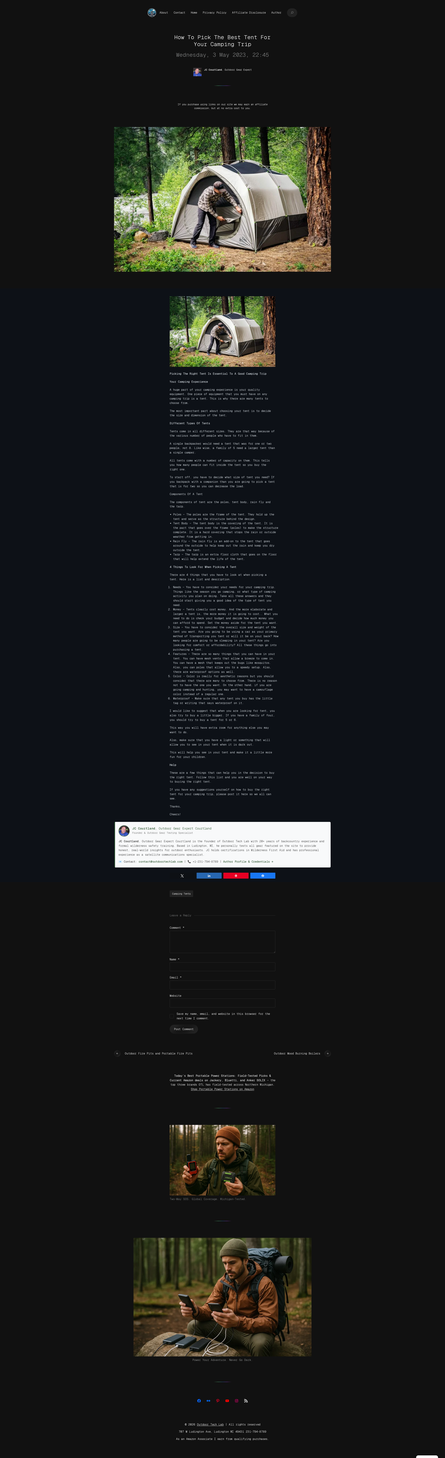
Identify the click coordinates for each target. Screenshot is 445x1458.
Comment (177, 927)
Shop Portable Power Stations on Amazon (222, 1089)
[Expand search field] (292, 12)
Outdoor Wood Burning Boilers (297, 1053)
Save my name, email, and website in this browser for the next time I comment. (223, 1016)
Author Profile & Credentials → (248, 861)
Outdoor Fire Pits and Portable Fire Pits (158, 1053)
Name (175, 959)
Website (175, 995)
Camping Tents (181, 893)
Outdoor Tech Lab (210, 1424)
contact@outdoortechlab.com (161, 861)
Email (176, 977)
